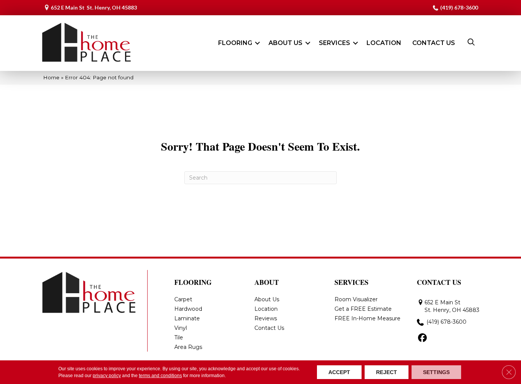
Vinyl (180, 328)
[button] (257, 43)
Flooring (235, 43)
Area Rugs (188, 347)
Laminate (187, 318)
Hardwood (188, 308)
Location (384, 43)
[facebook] (422, 338)
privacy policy (107, 375)
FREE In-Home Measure (367, 318)
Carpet (183, 299)
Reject (386, 372)
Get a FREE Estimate (363, 308)
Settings (436, 372)
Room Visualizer (356, 299)
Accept (339, 372)
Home (51, 77)
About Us (285, 43)
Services (334, 43)
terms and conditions (160, 375)
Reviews (265, 318)
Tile (178, 337)
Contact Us (433, 43)
